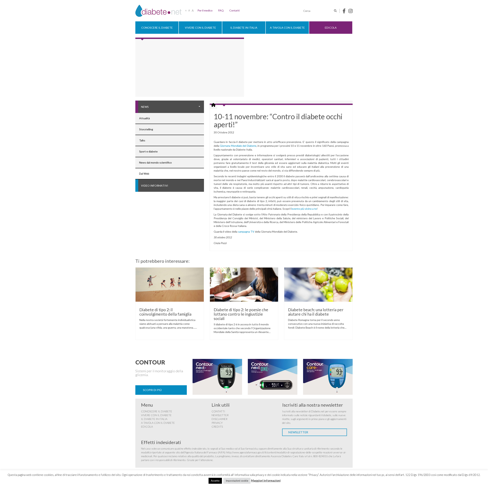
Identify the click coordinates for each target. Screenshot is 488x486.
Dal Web (144, 173)
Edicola (331, 27)
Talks (142, 140)
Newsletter (220, 415)
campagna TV (246, 231)
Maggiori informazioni (266, 480)
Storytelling (146, 129)
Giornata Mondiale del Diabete (238, 145)
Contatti (234, 10)
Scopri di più (152, 390)
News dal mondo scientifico (155, 162)
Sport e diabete (148, 151)
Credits (217, 426)
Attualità (144, 118)
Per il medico (205, 10)
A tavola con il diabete (287, 27)
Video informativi (154, 185)
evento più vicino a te (304, 208)
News (145, 106)
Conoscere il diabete (157, 27)
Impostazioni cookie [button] (237, 480)
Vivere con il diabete (200, 27)
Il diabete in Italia (243, 27)
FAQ (221, 10)
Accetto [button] (215, 480)
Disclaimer (219, 419)
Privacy (217, 422)
